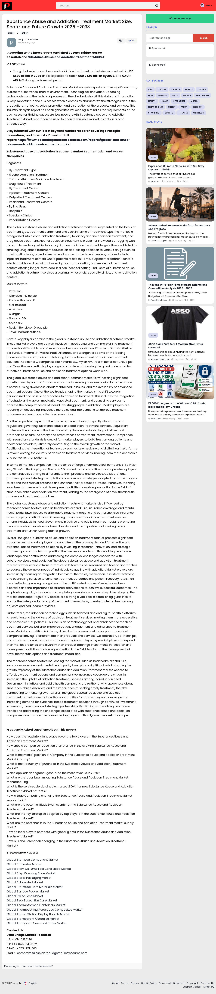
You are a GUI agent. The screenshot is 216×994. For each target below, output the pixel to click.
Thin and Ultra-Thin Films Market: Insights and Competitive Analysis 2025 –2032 (177, 286)
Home (164, 101)
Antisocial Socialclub (160, 359)
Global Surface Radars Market (28, 891)
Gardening (202, 95)
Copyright (193, 983)
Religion (197, 106)
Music (194, 101)
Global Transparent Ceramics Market (33, 919)
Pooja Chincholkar (28, 39)
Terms (125, 983)
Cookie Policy (149, 983)
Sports (169, 112)
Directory (209, 986)
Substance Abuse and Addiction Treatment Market (65, 57)
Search (204, 37)
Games (187, 95)
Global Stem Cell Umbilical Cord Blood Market (39, 869)
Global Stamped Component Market (32, 860)
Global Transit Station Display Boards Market (38, 914)
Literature (179, 101)
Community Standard (172, 983)
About (115, 983)
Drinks (202, 89)
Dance (189, 89)
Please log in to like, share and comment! (28, 966)
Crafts (175, 89)
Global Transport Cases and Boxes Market (37, 923)
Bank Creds (156, 418)
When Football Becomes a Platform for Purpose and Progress (179, 227)
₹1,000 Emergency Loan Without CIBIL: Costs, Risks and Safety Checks (177, 405)
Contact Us (207, 983)
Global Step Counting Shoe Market (31, 873)
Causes (162, 89)
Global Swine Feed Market (25, 896)
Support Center (192, 986)
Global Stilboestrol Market (25, 882)
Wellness (198, 112)
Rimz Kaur (155, 181)
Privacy (135, 983)
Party (184, 106)
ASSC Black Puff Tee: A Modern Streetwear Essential (175, 345)
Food (175, 95)
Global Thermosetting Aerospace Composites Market (45, 910)
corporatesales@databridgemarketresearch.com (52, 953)
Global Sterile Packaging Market (29, 878)
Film (150, 95)
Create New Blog (182, 18)
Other (25, 33)
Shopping (153, 112)
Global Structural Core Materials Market (35, 887)
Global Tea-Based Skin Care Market (32, 900)
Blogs (10, 33)
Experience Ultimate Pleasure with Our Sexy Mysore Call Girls (176, 167)
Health (152, 101)
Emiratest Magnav (159, 240)
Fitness (162, 95)
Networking (155, 106)
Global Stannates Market (24, 864)
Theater (183, 112)
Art (150, 89)
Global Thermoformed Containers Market (36, 905)
